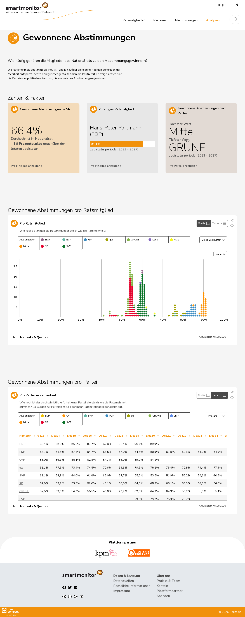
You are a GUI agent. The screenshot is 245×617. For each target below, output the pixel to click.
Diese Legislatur (211, 240)
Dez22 (182, 436)
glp (111, 239)
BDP (47, 415)
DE (219, 5)
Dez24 (213, 436)
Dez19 (134, 436)
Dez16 (87, 436)
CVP (68, 415)
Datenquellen (123, 581)
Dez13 (40, 436)
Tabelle (217, 223)
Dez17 (103, 436)
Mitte (26, 246)
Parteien (159, 20)
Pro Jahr (212, 416)
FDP (90, 239)
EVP (68, 239)
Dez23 (197, 436)
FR (224, 5)
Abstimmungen (186, 20)
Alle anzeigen (27, 239)
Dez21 (166, 436)
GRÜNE (135, 239)
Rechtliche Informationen (131, 586)
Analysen (213, 20)
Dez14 (55, 436)
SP (46, 246)
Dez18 (118, 436)
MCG (176, 239)
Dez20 (150, 436)
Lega (155, 239)
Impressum (121, 591)
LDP (176, 415)
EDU (47, 239)
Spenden (163, 596)
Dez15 (71, 436)
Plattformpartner (170, 591)
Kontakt (162, 586)
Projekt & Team (168, 581)
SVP (68, 246)
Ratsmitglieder (133, 20)
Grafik (201, 223)
